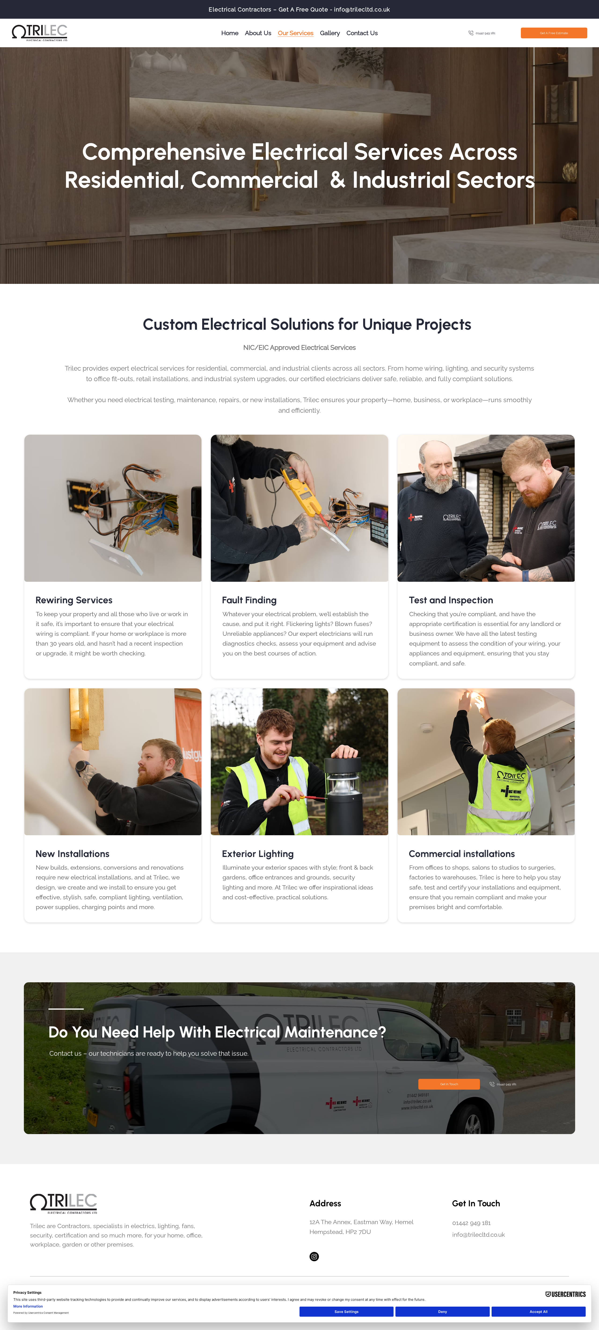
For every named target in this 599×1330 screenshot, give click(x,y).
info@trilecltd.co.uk (362, 9)
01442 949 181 (471, 1222)
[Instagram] (314, 1256)
